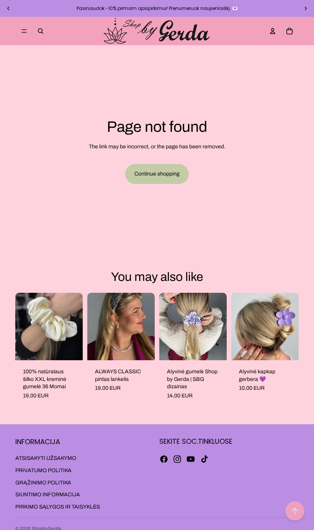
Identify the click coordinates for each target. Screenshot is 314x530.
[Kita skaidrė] (305, 8)
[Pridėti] (71, 348)
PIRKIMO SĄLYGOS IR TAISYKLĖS (57, 507)
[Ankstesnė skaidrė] (8, 8)
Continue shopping (157, 174)
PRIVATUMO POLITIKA (43, 470)
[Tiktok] (204, 459)
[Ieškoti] (40, 31)
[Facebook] (163, 459)
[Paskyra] (272, 31)
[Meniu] (24, 31)
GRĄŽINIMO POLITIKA (43, 483)
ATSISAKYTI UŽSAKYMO (45, 458)
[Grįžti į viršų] (294, 510)
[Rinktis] (143, 348)
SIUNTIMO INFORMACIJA (47, 494)
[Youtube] (190, 459)
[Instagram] (177, 459)
